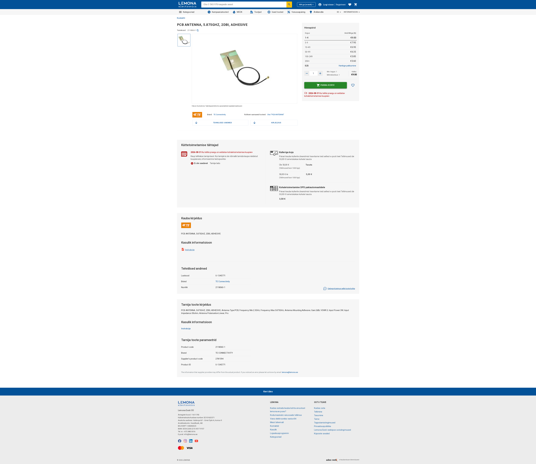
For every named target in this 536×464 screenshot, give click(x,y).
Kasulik (273, 429)
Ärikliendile (319, 12)
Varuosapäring (298, 12)
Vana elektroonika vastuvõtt (283, 418)
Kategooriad (188, 12)
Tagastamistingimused (324, 422)
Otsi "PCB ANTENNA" (275, 114)
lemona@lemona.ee (290, 372)
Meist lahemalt (277, 422)
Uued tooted (277, 12)
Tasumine (318, 415)
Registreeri (341, 4)
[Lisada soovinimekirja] (353, 85)
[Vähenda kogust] (320, 73)
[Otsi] (289, 4)
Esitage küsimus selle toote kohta (341, 288)
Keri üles (268, 391)
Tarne (316, 419)
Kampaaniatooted (220, 12)
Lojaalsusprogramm (279, 433)
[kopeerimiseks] (197, 30)
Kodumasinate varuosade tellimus (286, 415)
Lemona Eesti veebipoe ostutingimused (332, 430)
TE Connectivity (220, 114)
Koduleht (181, 18)
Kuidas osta (319, 408)
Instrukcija (190, 250)
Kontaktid (274, 426)
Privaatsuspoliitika (322, 426)
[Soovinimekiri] (349, 4)
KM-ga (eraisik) (305, 4)
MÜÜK (239, 12)
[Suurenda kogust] (306, 73)
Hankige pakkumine (347, 66)
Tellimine (318, 411)
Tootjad (257, 12)
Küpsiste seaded (322, 433)
